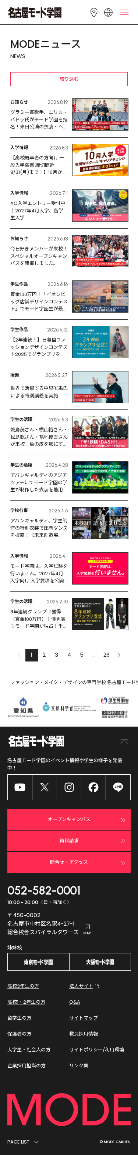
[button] (119, 655)
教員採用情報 (83, 1033)
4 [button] (69, 655)
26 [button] (106, 655)
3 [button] (56, 655)
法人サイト (81, 986)
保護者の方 (19, 1033)
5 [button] (82, 655)
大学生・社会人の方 (28, 1049)
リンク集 (78, 1065)
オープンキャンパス (69, 819)
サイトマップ (83, 1017)
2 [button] (44, 655)
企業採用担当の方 (26, 1065)
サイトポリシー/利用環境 (96, 1049)
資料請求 (69, 840)
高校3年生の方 (23, 986)
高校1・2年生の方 (26, 1002)
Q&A (74, 1002)
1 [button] (31, 655)
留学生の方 (19, 1017)
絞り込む (69, 78)
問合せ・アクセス (69, 862)
